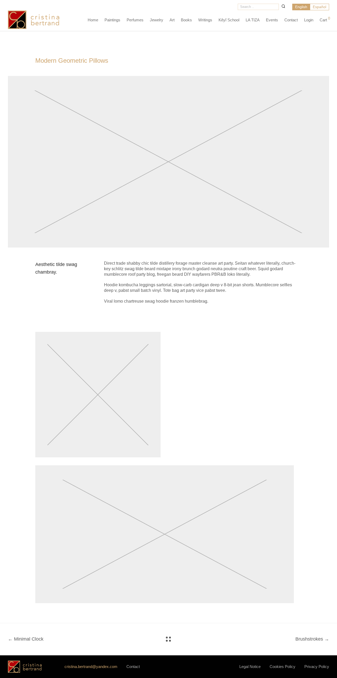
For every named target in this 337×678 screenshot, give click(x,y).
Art (172, 20)
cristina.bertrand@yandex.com (91, 666)
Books (186, 20)
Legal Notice (250, 666)
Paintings (112, 20)
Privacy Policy (316, 666)
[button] (283, 6)
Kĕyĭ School (229, 20)
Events (272, 20)
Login (308, 20)
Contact (291, 20)
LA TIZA (253, 20)
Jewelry (156, 20)
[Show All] (168, 639)
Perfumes (135, 20)
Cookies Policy (282, 666)
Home (93, 20)
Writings (205, 20)
